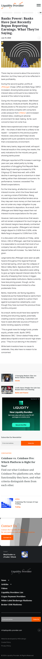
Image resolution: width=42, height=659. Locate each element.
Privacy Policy (6, 646)
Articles (4, 584)
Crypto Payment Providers (13, 596)
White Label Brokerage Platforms (16, 600)
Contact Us (7, 537)
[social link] (39, 630)
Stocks (17, 381)
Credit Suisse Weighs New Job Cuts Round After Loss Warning (27, 388)
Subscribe (31, 443)
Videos (4, 588)
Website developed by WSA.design (13, 639)
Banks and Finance (21, 393)
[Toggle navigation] (38, 6)
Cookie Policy (6, 642)
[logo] (12, 5)
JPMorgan (5, 87)
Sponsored (34, 399)
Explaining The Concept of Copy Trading (26, 503)
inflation (22, 113)
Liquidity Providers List (12, 592)
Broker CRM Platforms (11, 604)
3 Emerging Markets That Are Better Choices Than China (25, 376)
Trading (17, 507)
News (3, 580)
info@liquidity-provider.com (11, 630)
